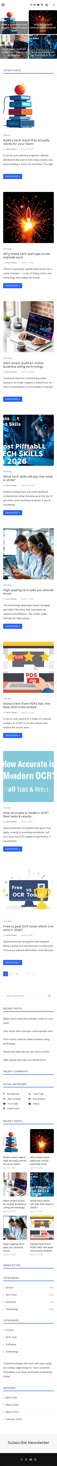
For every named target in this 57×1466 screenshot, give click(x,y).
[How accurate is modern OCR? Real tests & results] (28, 776)
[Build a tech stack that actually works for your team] (28, 103)
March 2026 (12, 1404)
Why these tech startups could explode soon (43, 27)
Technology (12, 1351)
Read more (12, 176)
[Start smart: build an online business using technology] (28, 326)
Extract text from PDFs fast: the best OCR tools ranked (26, 705)
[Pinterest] (34, 4)
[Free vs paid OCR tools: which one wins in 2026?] (28, 890)
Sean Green (11, 149)
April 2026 (11, 1397)
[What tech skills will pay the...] (43, 47)
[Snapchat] (42, 4)
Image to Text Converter (36, 1367)
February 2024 (14, 1419)
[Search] (53, 4)
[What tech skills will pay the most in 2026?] (28, 440)
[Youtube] (38, 4)
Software (11, 1344)
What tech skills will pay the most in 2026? (43, 54)
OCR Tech (11, 1337)
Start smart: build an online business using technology (14, 52)
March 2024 (12, 1411)
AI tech (9, 1330)
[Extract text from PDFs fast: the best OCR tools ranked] (28, 667)
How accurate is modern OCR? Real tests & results (26, 814)
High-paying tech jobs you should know (24, 1059)
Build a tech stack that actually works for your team (14, 27)
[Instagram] (31, 4)
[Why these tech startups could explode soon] (28, 217)
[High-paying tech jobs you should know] (28, 553)
